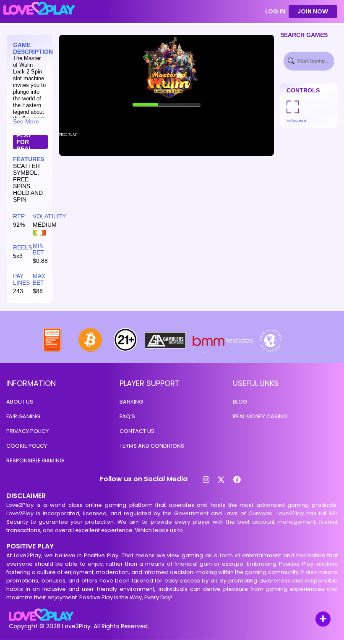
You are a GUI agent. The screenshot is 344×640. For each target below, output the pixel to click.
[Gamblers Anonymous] (166, 351)
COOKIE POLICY (26, 446)
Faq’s (127, 416)
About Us (19, 402)
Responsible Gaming (35, 460)
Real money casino (260, 416)
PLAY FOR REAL (24, 142)
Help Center (313, 620)
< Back (97, 12)
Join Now (312, 11)
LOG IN (275, 12)
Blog (240, 402)
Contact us (137, 431)
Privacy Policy (27, 431)
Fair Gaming (23, 416)
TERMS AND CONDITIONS (152, 446)
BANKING (131, 402)
